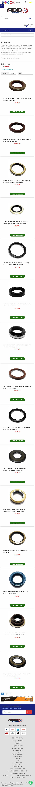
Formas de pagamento (17, 754)
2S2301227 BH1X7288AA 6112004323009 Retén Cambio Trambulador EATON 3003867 (17, 305)
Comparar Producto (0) (7, 69)
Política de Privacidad (17, 745)
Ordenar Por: (5, 73)
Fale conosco (17, 742)
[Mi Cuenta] (26, 2)
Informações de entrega (17, 753)
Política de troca (18, 756)
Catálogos (17, 2)
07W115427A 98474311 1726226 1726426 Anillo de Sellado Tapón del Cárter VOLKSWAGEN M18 (15, 223)
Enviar (29, 712)
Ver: (20, 73)
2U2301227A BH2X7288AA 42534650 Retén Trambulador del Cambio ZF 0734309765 (14, 510)
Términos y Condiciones (17, 748)
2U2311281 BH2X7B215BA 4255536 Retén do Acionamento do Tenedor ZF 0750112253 (14, 634)
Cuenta (17, 761)
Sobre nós (17, 743)
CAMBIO (9, 34)
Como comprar (17, 746)
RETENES (6, 66)
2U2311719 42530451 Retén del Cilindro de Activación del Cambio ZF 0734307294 (16, 675)
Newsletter (17, 764)
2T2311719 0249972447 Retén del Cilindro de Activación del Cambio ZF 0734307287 (14, 469)
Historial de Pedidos (18, 762)
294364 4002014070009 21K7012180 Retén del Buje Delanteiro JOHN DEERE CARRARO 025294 (16, 264)
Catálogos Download (17, 740)
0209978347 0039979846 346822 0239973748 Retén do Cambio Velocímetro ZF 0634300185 (16, 181)
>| (10, 693)
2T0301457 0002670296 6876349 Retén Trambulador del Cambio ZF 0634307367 (17, 346)
